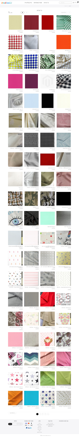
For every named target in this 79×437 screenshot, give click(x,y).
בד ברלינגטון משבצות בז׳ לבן (66, 70)
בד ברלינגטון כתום (68, 50)
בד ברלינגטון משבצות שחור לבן (66, 89)
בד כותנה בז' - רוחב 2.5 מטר (50, 327)
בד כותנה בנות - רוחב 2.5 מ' (50, 347)
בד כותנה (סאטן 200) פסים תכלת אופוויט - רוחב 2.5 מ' (15, 247)
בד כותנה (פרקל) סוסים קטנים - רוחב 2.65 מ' (64, 288)
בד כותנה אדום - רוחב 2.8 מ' (50, 307)
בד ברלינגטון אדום (52, 30)
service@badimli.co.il (50, 424)
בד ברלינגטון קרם (68, 109)
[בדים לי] (6, 2)
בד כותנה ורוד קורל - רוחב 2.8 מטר (49, 367)
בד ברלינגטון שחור (52, 109)
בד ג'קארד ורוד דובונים (67, 128)
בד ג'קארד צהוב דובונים (19, 128)
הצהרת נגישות (39, 432)
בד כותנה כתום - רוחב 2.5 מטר (17, 406)
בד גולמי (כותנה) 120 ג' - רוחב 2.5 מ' (16, 148)
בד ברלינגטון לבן (52, 50)
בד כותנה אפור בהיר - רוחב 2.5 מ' (17, 307)
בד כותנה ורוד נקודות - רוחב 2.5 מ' (65, 367)
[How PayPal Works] (28, 428)
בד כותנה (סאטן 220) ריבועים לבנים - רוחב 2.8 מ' (48, 267)
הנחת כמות (39, 429)
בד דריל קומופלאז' (36, 207)
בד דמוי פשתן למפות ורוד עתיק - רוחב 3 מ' (64, 187)
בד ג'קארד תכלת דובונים (67, 148)
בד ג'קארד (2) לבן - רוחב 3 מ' (18, 109)
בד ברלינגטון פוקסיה (19, 89)
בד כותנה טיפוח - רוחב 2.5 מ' (18, 367)
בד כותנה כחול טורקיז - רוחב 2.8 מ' (33, 406)
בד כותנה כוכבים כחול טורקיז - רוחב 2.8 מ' (48, 406)
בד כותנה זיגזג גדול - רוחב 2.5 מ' (33, 367)
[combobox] (65, 3)
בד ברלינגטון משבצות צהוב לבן (18, 70)
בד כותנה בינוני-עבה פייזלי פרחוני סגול (64, 347)
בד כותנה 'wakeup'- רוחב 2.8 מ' (17, 226)
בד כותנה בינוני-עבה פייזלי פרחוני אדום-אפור (16, 328)
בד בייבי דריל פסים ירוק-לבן (66, 30)
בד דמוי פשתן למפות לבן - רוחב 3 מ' (33, 187)
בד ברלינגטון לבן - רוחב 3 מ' (34, 50)
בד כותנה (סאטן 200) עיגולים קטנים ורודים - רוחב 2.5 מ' (32, 247)
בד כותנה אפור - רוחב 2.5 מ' (34, 307)
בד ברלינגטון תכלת (35, 109)
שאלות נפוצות (39, 424)
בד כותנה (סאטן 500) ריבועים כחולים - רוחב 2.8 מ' (32, 267)
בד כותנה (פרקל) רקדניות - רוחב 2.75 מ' (16, 287)
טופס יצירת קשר (50, 423)
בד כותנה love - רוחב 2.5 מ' (66, 307)
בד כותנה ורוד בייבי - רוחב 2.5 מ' (17, 347)
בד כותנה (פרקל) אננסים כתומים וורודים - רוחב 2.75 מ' (16, 267)
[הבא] (48, 414)
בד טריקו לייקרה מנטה (51, 226)
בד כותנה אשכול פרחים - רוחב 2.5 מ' (65, 327)
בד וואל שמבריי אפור (67, 226)
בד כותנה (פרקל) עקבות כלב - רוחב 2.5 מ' (48, 287)
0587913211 (50, 426)
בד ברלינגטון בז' (20, 30)
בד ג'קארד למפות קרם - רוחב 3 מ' (33, 128)
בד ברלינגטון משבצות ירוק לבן (50, 70)
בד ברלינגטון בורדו (36, 30)
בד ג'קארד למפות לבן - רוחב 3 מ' (49, 128)
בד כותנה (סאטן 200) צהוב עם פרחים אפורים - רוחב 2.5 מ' (65, 267)
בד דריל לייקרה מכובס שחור (66, 207)
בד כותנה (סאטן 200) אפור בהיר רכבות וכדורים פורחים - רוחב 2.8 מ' (48, 247)
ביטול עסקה (39, 427)
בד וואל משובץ (20, 207)
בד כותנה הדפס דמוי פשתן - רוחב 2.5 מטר (32, 347)
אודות (39, 423)
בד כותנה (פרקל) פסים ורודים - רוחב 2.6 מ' (32, 287)
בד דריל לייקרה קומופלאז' (50, 207)
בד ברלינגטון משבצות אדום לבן (18, 50)
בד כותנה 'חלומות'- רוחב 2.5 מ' (66, 246)
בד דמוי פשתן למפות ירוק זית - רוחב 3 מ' (48, 187)
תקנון (39, 430)
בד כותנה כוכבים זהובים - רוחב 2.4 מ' (65, 406)
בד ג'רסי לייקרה (52, 148)
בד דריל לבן (21, 187)
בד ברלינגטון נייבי (52, 89)
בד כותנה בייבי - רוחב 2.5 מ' (34, 327)
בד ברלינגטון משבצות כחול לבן (34, 70)
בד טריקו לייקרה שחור (35, 226)
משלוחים (39, 426)
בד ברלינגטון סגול (36, 89)
